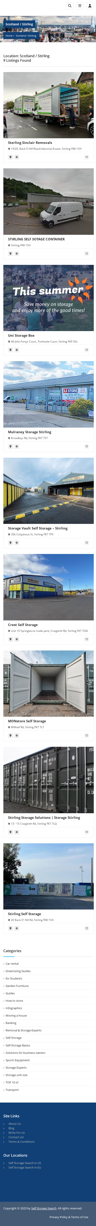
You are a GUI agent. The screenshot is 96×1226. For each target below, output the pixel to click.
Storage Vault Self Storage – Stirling (37, 528)
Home (9, 35)
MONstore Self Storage (27, 721)
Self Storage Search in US (24, 1163)
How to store (14, 1001)
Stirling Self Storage (24, 914)
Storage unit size (16, 1075)
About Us (14, 1124)
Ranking (11, 1023)
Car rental (12, 964)
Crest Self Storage (23, 624)
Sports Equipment (18, 1060)
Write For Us (16, 1133)
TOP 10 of (12, 1082)
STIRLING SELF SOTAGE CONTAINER (36, 239)
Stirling (32, 35)
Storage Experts (16, 1068)
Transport (12, 1090)
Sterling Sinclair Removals (30, 142)
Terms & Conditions (21, 1142)
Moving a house (16, 1015)
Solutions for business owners (25, 1053)
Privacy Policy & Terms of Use (69, 1217)
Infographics (14, 1008)
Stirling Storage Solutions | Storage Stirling (44, 817)
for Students (14, 978)
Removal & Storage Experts (24, 1030)
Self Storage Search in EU (24, 1167)
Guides (10, 993)
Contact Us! (16, 1137)
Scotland (21, 35)
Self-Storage (13, 1038)
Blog (11, 1128)
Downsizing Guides (18, 971)
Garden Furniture (17, 986)
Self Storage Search (43, 1208)
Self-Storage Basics (18, 1045)
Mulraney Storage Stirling (29, 432)
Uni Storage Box (21, 335)
